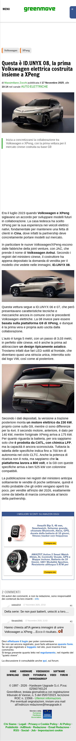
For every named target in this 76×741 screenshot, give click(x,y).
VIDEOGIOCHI (42, 671)
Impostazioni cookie (50, 730)
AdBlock (25, 727)
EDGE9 (26, 675)
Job (33, 730)
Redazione (39, 727)
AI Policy (65, 723)
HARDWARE (26, 671)
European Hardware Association (36, 715)
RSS (16, 730)
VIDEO (53, 675)
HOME (13, 671)
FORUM (64, 675)
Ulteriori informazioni (48, 698)
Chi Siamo (10, 723)
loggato (31, 646)
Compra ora (50, 543)
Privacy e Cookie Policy (42, 723)
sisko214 (16, 605)
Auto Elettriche (34, 86)
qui (45, 660)
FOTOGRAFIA (39, 675)
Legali (22, 723)
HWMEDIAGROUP (38, 679)
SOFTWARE (59, 671)
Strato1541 (17, 621)
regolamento (47, 652)
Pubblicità (11, 727)
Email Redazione (58, 727)
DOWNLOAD (13, 675)
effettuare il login (17, 641)
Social (25, 730)
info (37, 598)
